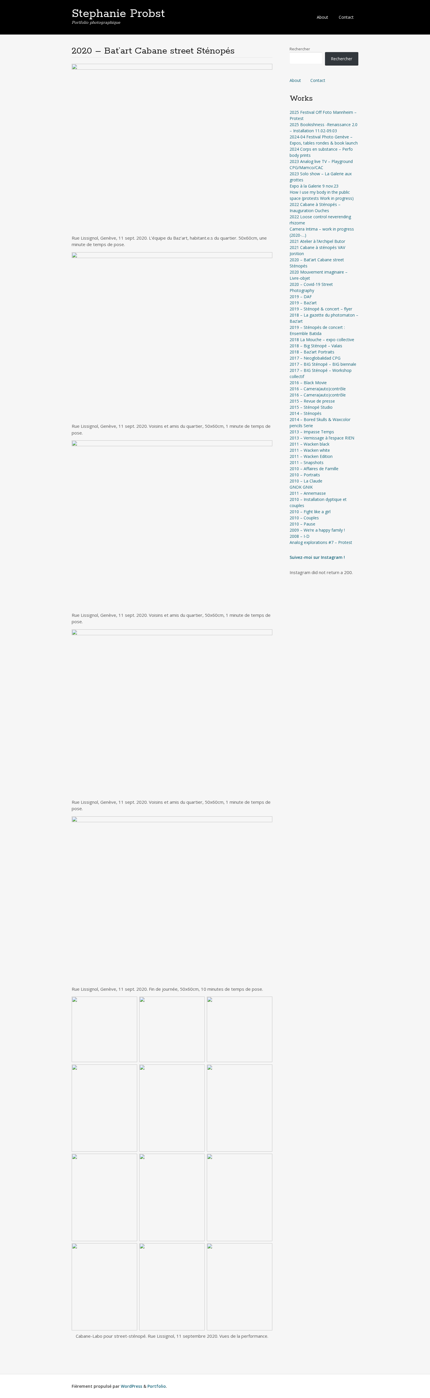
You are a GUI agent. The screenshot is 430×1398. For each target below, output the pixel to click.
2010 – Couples (304, 518)
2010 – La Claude (306, 481)
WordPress (131, 1386)
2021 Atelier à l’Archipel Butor (317, 241)
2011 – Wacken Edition (311, 456)
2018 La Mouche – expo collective (322, 339)
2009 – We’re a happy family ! (317, 530)
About (322, 17)
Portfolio (156, 1386)
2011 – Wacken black (309, 444)
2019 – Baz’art (303, 302)
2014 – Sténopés (305, 413)
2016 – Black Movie (308, 382)
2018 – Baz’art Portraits (312, 352)
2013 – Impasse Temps (312, 431)
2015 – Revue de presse (312, 401)
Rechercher (300, 48)
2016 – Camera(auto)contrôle (318, 388)
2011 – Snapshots (307, 462)
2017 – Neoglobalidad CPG (315, 358)
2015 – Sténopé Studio (311, 407)
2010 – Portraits (305, 475)
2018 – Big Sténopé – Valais (316, 345)
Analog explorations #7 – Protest (321, 542)
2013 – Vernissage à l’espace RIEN (322, 438)
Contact (346, 17)
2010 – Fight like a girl (310, 511)
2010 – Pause (302, 524)
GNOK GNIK (301, 487)
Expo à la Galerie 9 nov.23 (314, 186)
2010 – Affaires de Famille (314, 468)
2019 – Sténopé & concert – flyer (321, 309)
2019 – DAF (301, 296)
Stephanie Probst (118, 13)
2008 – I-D (299, 536)
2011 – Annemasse (308, 493)
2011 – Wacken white (310, 450)
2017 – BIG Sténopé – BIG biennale (323, 364)
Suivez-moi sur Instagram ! (317, 557)
